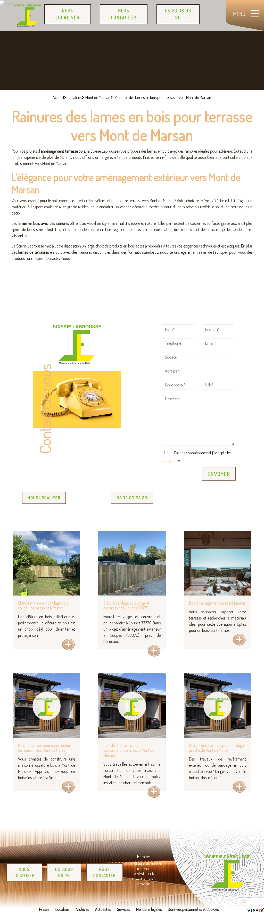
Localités (62, 909)
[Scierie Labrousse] (27, 15)
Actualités (103, 909)
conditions (170, 461)
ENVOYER (219, 473)
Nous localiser (67, 14)
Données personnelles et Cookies (193, 909)
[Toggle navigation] (245, 15)
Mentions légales (149, 909)
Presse (44, 909)
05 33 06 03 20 (178, 14)
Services (123, 909)
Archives (82, 909)
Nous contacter (123, 14)
